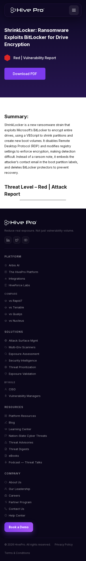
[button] (74, 10)
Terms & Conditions (17, 553)
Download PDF (25, 74)
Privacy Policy (64, 544)
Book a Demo (19, 527)
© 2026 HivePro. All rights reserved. (27, 544)
